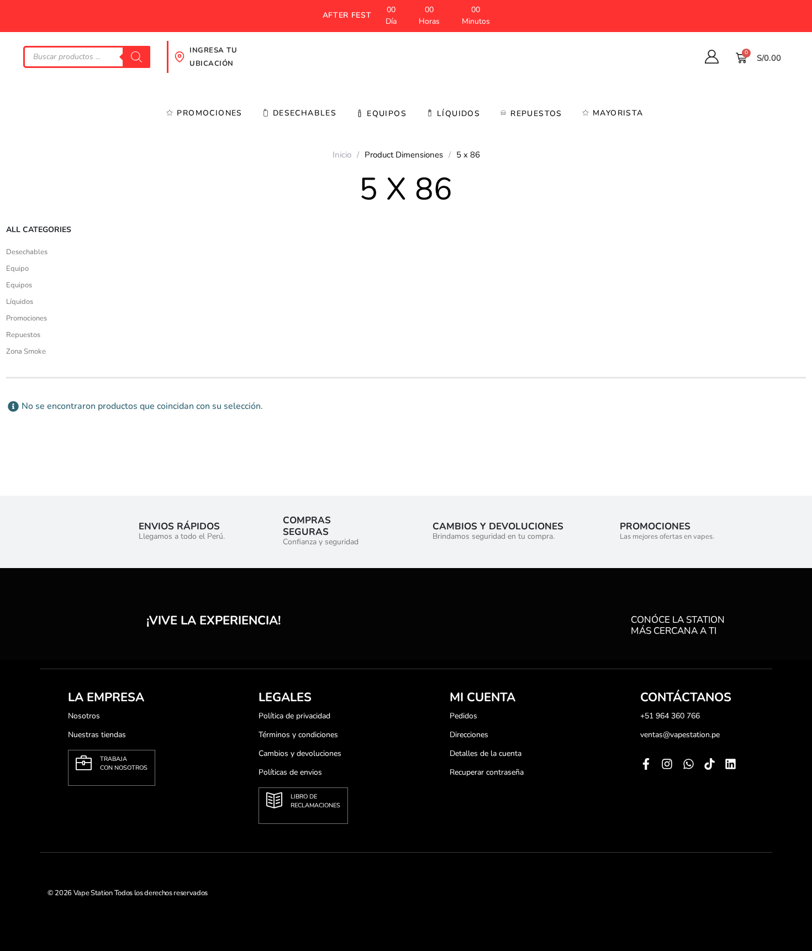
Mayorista (618, 113)
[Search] (136, 57)
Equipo (17, 269)
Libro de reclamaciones (315, 801)
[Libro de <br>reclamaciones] (274, 800)
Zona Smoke (26, 351)
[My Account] (711, 57)
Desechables (304, 113)
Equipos (387, 113)
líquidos (458, 113)
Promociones (209, 113)
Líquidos (19, 302)
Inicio (342, 154)
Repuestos (536, 113)
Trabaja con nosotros (123, 763)
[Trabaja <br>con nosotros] (84, 763)
